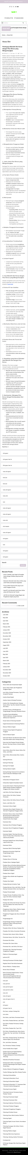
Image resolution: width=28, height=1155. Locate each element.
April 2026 (5, 620)
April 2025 (5, 657)
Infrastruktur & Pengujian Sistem (11, 779)
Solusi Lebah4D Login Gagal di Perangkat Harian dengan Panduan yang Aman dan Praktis (13, 576)
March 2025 (6, 660)
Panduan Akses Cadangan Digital (11, 862)
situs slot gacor (7, 471)
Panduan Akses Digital (8, 873)
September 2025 (7, 642)
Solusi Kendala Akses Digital (10, 1048)
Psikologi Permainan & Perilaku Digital (12, 960)
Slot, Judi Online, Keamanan (10, 1042)
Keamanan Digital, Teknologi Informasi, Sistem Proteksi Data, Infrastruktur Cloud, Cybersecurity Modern (13, 836)
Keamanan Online (7, 845)
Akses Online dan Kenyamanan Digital (12, 684)
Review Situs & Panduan (9, 969)
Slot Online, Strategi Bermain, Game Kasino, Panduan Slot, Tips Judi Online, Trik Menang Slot (14, 1033)
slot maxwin (6, 526)
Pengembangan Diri (8, 918)
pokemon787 (6, 957)
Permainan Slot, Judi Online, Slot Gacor (13, 946)
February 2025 (6, 663)
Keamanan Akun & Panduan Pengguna (12, 825)
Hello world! (21, 605)
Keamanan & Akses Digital (9, 806)
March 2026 (6, 623)
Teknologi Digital (7, 1118)
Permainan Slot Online (8, 940)
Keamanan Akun (7, 822)
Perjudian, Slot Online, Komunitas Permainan (14, 931)
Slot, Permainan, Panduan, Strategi (11, 1045)
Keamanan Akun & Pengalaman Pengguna (13, 828)
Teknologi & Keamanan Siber (10, 1100)
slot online (5, 1014)
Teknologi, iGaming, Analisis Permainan (13, 1137)
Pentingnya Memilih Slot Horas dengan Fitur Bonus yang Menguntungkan (12, 49)
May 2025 (5, 654)
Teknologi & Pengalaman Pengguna (12, 1109)
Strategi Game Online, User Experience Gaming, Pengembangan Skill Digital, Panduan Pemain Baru (14, 1064)
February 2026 (6, 627)
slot (4, 502)
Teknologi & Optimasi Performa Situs (12, 1103)
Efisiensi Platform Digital (9, 727)
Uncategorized (6, 1140)
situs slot (5, 496)
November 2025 (7, 636)
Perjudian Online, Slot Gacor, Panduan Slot (13, 928)
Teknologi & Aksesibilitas (9, 1075)
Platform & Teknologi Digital (10, 954)
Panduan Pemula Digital (9, 892)
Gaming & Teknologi (8, 762)
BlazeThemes (17, 1152)
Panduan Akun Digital (8, 881)
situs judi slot (6, 983)
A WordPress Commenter (9, 605)
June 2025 (5, 651)
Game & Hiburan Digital (9, 734)
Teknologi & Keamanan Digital (10, 1097)
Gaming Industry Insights (9, 769)
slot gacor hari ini (7, 459)
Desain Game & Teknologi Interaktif (12, 720)
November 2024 (7, 673)
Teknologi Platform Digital (9, 1131)
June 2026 (5, 614)
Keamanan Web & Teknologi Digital (11, 848)
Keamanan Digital (7, 831)
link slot (5, 477)
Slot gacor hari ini (7, 465)
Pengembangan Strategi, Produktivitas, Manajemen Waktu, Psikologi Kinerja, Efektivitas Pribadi (12, 923)
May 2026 (5, 617)
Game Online (6, 747)
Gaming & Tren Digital (8, 765)
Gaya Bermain (6, 776)
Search (4, 562)
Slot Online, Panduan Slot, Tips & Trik (12, 1028)
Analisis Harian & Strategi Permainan (12, 700)
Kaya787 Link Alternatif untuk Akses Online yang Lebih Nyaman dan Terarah (12, 1)
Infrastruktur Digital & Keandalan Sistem (13, 782)
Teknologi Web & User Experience (11, 1134)
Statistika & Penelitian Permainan (11, 1059)
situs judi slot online (8, 990)
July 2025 (5, 648)
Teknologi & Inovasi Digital (9, 1089)
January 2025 (6, 666)
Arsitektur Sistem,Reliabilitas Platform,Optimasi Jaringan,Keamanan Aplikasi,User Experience (12, 716)
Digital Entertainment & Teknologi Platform (13, 723)
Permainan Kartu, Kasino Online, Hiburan (13, 934)
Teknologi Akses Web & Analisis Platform (13, 1115)
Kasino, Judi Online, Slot (9, 803)
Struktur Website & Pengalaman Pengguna (13, 1069)
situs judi (5, 980)
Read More (4, 447)
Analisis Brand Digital (8, 697)
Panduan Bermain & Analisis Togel (11, 884)
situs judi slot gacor (8, 987)
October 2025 (6, 639)
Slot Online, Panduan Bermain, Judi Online (13, 1020)
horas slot (10, 284)
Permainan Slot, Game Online (10, 943)
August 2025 (6, 645)
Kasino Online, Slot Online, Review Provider (13, 800)
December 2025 (7, 633)
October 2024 (6, 676)
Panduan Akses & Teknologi (10, 859)
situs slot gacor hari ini (9, 999)
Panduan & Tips (7, 856)
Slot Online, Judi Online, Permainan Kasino (13, 1017)
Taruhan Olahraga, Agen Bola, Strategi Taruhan (14, 1072)
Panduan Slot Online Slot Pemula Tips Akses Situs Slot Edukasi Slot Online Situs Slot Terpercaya (14, 904)
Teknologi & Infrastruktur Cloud (11, 1078)
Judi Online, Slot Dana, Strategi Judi (12, 792)
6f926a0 (6, 53)
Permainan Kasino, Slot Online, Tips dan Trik (14, 937)
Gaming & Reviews (7, 759)
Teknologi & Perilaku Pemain (10, 1112)
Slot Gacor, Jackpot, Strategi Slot (11, 1011)
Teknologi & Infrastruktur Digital (11, 1081)
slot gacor (5, 453)
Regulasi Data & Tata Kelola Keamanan (12, 963)
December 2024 (7, 669)
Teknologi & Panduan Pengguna (11, 1106)
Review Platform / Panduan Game (11, 966)
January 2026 (6, 630)
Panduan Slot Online (8, 899)
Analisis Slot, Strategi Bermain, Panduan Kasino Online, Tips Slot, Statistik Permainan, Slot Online (14, 705)
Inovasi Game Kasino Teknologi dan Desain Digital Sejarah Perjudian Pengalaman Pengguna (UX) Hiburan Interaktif (14, 787)
